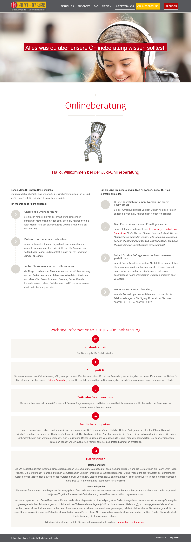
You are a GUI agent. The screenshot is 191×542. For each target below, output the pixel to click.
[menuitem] (67, 6)
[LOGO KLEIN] (28, 6)
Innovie (54, 538)
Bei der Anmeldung (57, 380)
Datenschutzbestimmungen (130, 522)
